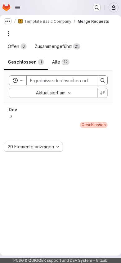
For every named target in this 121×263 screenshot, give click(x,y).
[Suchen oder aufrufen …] (97, 7)
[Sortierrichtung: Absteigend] (103, 93)
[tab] (17, 46)
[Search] (103, 80)
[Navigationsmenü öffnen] (18, 7)
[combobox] (53, 93)
